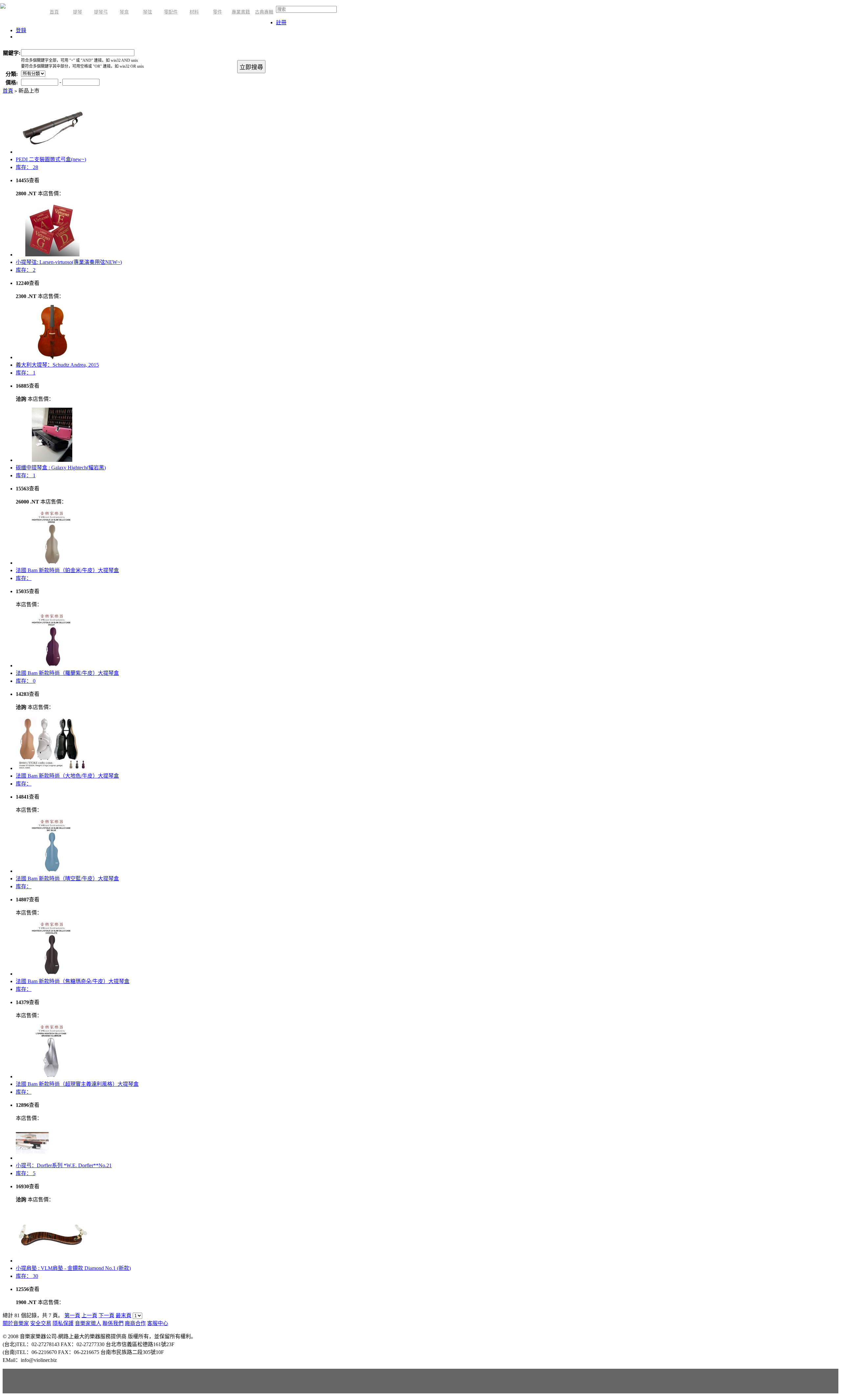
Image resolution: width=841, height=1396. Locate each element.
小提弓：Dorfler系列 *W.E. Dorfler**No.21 (64, 1165)
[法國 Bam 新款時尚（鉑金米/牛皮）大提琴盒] (52, 563)
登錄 (21, 30)
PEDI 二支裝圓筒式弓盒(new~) (51, 159)
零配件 (171, 11)
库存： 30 (27, 1276)
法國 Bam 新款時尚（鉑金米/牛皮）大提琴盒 (67, 570)
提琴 (77, 11)
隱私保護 (63, 1323)
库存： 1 (25, 373)
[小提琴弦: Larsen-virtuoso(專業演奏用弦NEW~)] (52, 254)
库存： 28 (27, 167)
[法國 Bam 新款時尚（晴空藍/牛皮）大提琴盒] (52, 871)
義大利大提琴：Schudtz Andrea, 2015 (57, 365)
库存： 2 (25, 270)
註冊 (281, 22)
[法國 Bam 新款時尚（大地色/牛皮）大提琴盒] (52, 768)
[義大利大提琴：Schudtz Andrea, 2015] (52, 357)
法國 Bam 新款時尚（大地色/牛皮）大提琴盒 (67, 776)
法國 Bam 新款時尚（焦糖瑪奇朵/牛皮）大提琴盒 (72, 981)
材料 (194, 11)
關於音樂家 (16, 1323)
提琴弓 (101, 11)
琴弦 (147, 11)
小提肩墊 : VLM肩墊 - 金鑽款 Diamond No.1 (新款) (73, 1268)
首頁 (54, 11)
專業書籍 (241, 11)
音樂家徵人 (88, 1323)
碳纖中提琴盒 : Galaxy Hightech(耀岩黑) (61, 467)
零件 (217, 11)
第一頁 (72, 1315)
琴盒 (124, 11)
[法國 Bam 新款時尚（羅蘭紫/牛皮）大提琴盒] (52, 665)
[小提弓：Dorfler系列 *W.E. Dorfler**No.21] (32, 1158)
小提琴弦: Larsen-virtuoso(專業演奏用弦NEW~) (69, 262)
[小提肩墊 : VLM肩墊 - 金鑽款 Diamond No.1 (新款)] (52, 1260)
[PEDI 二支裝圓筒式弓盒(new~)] (52, 152)
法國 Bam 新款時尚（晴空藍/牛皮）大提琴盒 (67, 878)
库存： (24, 578)
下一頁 (106, 1315)
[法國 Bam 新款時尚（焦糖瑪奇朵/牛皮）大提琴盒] (52, 974)
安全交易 (40, 1323)
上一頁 (89, 1315)
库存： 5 (25, 1173)
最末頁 (123, 1315)
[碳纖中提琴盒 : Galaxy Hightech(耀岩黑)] (52, 460)
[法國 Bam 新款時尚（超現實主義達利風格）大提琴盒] (52, 1076)
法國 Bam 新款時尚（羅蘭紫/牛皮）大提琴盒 (67, 673)
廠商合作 (135, 1323)
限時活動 (21, 13)
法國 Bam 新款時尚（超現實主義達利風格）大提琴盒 (77, 1084)
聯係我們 (113, 1323)
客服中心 (157, 1323)
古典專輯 (264, 11)
